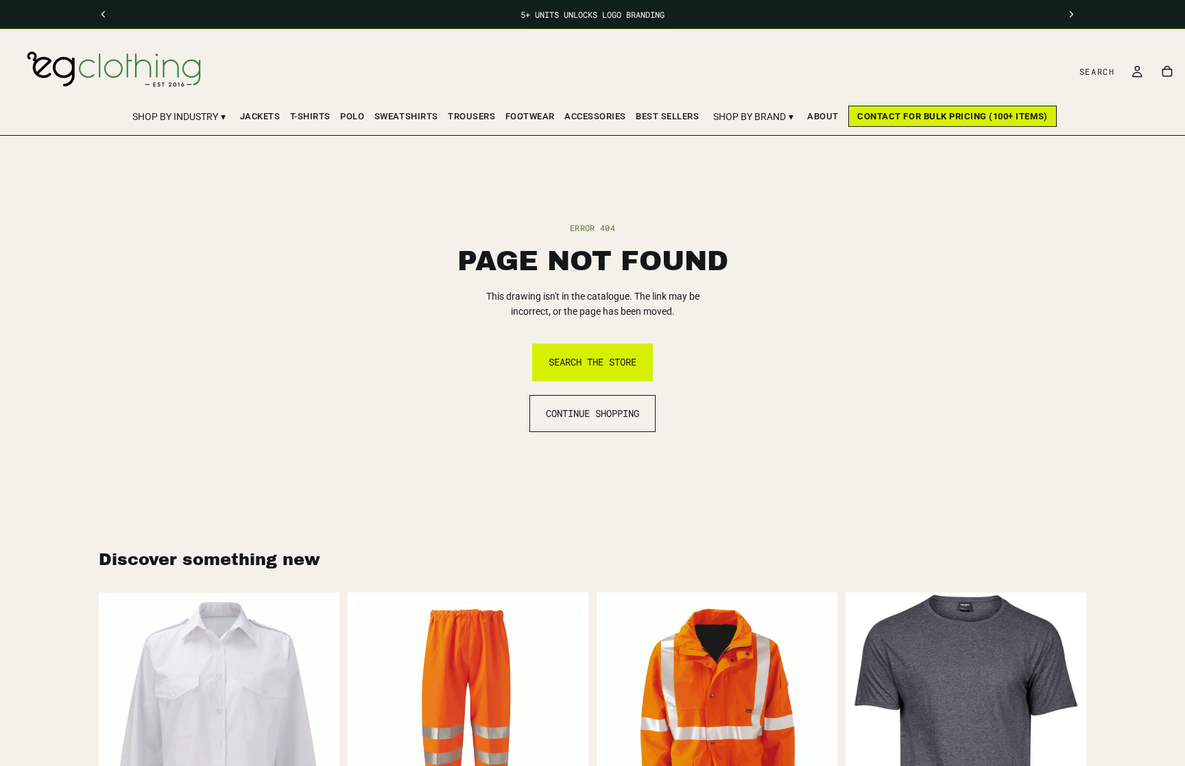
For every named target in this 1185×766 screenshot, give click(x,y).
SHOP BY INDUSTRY (179, 116)
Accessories (595, 116)
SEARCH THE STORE (592, 361)
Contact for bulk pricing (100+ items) (952, 116)
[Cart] (1167, 71)
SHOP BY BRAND (753, 116)
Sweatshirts (406, 116)
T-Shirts (310, 116)
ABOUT (823, 116)
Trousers (471, 116)
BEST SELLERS (667, 116)
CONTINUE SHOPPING (592, 413)
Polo (352, 116)
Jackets (260, 116)
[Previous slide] (866, 732)
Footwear (530, 116)
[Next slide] (1065, 732)
